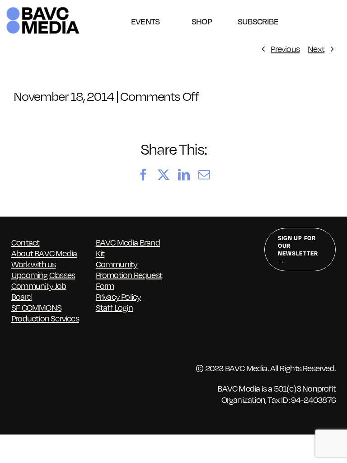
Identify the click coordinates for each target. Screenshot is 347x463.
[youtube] (86, 384)
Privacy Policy (118, 296)
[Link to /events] (145, 10)
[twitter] (33, 384)
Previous (285, 48)
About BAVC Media (44, 253)
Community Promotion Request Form (129, 274)
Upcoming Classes (43, 274)
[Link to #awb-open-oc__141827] (337, 20)
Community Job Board (38, 291)
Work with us (33, 263)
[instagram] (51, 384)
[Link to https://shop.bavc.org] (201, 10)
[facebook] (15, 384)
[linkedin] (68, 384)
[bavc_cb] (43, 8)
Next (316, 48)
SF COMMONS (36, 307)
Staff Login (114, 307)
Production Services (45, 318)
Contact (25, 242)
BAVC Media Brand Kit (128, 247)
